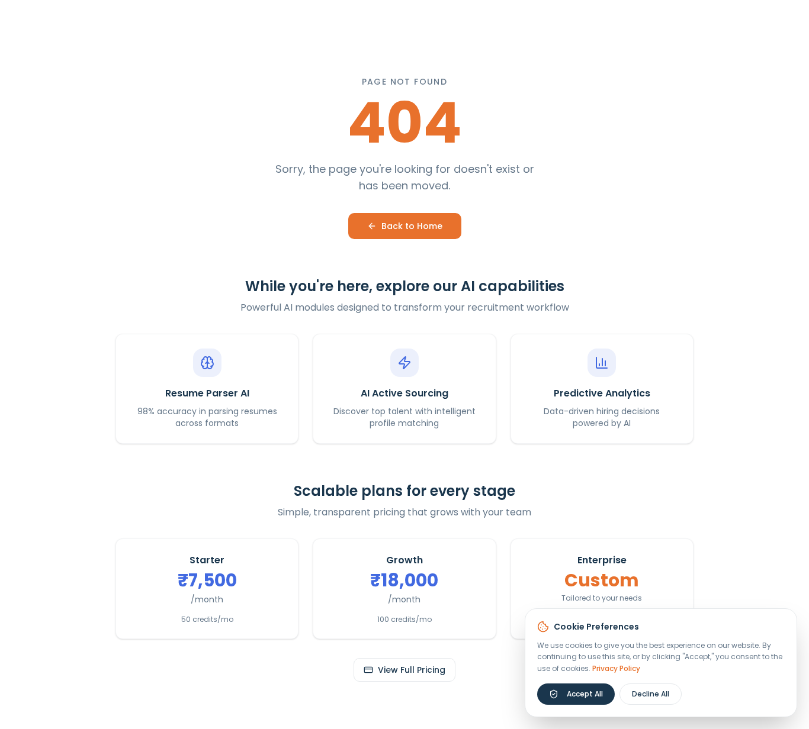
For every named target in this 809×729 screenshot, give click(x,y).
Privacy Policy (616, 668)
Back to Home (411, 226)
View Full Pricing (411, 670)
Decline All (650, 694)
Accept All (585, 694)
